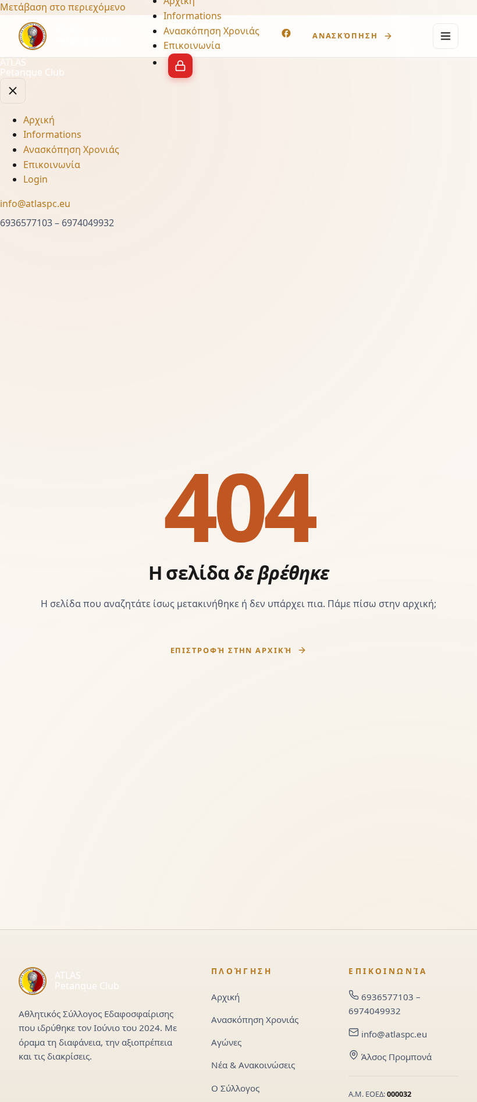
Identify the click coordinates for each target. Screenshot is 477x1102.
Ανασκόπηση (345, 35)
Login (180, 66)
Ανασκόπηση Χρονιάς (211, 30)
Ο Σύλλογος (235, 1088)
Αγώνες (226, 1042)
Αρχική (39, 119)
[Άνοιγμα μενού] (445, 36)
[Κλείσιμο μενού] (13, 91)
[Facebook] (287, 34)
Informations (192, 15)
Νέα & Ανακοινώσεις (253, 1065)
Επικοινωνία (191, 45)
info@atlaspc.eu (394, 1034)
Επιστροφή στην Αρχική (231, 650)
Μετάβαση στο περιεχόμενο (63, 7)
